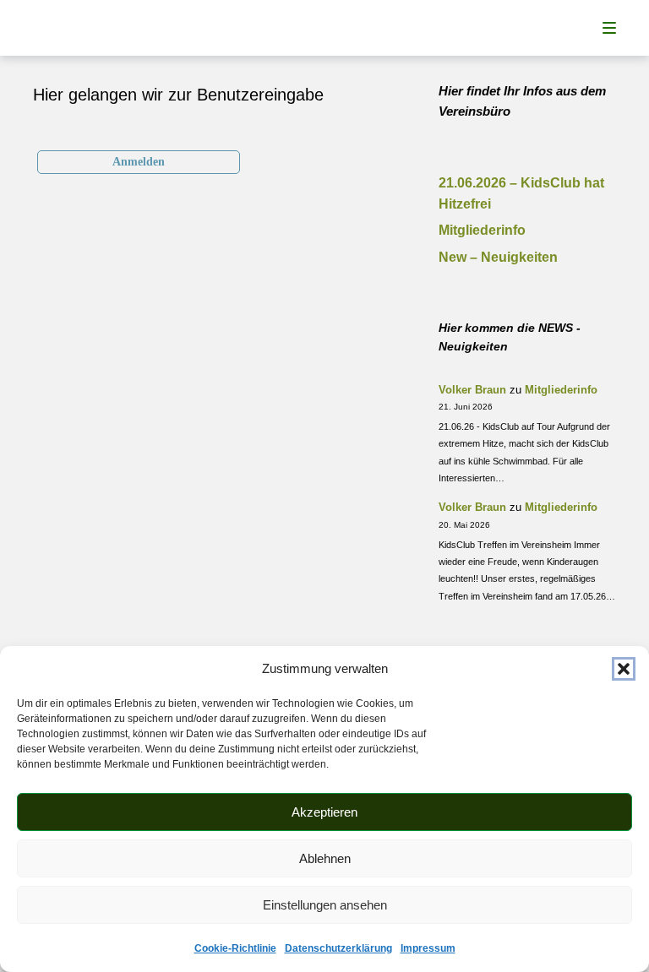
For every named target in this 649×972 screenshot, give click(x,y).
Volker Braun (472, 389)
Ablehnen (325, 858)
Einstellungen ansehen (325, 905)
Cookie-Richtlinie (235, 948)
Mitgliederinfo (482, 230)
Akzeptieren (324, 812)
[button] (623, 668)
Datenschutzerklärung (338, 948)
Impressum (428, 948)
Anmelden (138, 161)
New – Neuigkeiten (498, 257)
